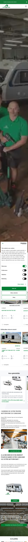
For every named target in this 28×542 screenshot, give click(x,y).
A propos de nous (15, 451)
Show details (21, 284)
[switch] (24, 270)
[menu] (26, 6)
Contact (15, 500)
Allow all (14, 288)
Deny (14, 297)
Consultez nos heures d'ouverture (14, 525)
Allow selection (14, 292)
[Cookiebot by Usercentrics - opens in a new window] (20, 243)
